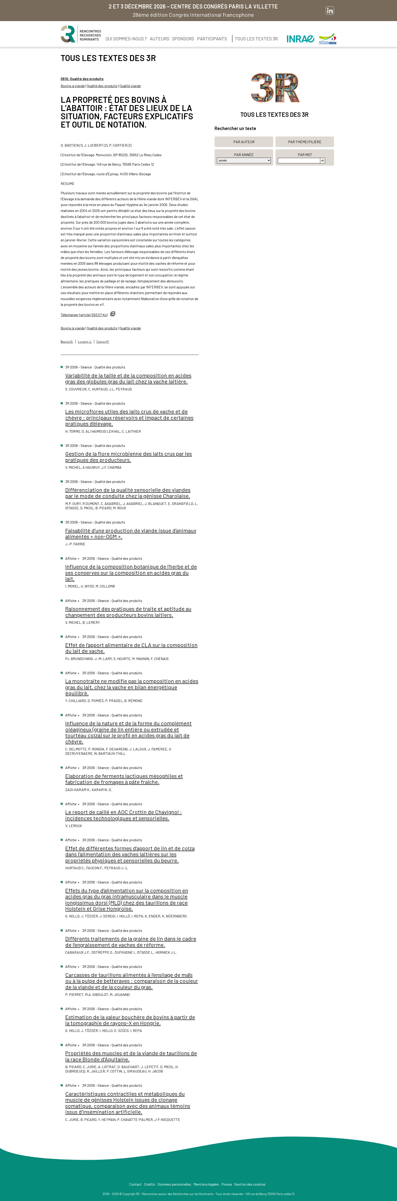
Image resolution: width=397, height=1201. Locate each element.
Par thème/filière (304, 141)
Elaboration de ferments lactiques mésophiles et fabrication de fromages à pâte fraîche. (124, 778)
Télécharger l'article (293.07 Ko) (84, 314)
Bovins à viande (73, 86)
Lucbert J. (85, 341)
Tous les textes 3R (256, 38)
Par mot (305, 154)
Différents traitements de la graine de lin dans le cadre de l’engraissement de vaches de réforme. (130, 941)
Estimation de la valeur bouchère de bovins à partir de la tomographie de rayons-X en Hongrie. (130, 1020)
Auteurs (159, 38)
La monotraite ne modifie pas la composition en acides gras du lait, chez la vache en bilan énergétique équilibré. (131, 686)
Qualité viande (130, 86)
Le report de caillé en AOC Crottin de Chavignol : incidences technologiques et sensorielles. (123, 814)
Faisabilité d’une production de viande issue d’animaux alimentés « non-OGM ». (130, 533)
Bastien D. (67, 341)
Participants (212, 38)
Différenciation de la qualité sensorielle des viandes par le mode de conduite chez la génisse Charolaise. (127, 492)
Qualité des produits (102, 86)
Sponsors (183, 38)
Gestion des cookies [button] (250, 1184)
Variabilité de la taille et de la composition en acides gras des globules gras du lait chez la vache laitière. (128, 378)
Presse (226, 1184)
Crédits (149, 1184)
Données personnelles (174, 1184)
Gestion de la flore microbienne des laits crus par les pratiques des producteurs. (128, 456)
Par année (244, 154)
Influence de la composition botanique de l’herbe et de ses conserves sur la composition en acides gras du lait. (131, 572)
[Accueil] (81, 34)
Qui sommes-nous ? (126, 38)
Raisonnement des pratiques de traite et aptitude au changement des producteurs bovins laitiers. (128, 611)
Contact (135, 1184)
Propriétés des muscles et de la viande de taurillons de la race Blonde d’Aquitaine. (131, 1056)
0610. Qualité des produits (82, 78)
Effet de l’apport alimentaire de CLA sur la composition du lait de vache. (131, 647)
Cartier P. (102, 341)
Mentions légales (206, 1184)
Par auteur (244, 141)
